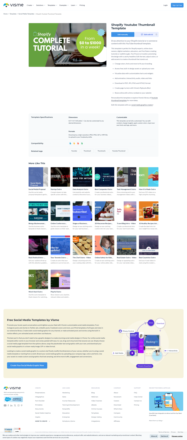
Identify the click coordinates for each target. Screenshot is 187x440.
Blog (93, 393)
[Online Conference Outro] (60, 211)
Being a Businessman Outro (36, 223)
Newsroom (117, 397)
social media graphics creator (142, 105)
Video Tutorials (96, 401)
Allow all (154, 436)
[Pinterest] (21, 405)
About (116, 393)
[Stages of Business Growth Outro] (82, 211)
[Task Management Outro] (126, 177)
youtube (74, 151)
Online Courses (96, 409)
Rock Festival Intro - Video (36, 257)
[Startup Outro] (60, 177)
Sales (64, 397)
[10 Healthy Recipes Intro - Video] (148, 211)
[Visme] (13, 5)
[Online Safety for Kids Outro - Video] (104, 245)
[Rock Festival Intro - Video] (38, 245)
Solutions (39, 5)
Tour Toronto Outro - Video (59, 257)
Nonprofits (66, 409)
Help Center (138, 397)
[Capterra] (9, 429)
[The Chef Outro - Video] (82, 245)
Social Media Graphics (43, 413)
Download (117, 405)
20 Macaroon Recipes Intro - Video (103, 223)
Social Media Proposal (37, 189)
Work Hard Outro (35, 292)
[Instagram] (18, 405)
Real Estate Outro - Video (126, 257)
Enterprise (66, 417)
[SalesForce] (13, 399)
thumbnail (87, 151)
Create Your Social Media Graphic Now (27, 365)
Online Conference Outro (58, 223)
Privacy (173, 432)
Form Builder (40, 401)
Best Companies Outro (103, 189)
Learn (73, 5)
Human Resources (68, 401)
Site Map (180, 432)
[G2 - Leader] (17, 429)
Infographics (39, 397)
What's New (118, 409)
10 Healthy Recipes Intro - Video (148, 223)
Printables (38, 405)
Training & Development (71, 405)
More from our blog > (156, 420)
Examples (63, 5)
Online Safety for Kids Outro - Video (103, 257)
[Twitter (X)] (15, 405)
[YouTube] (5, 405)
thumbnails (102, 151)
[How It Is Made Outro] (148, 177)
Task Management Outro (126, 189)
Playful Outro (56, 292)
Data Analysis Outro (80, 189)
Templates (51, 5)
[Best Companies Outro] (104, 177)
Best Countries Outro (147, 257)
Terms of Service (164, 432)
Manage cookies (177, 436)
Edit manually (123, 34)
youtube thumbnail (118, 151)
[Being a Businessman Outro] (38, 211)
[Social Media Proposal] (38, 177)
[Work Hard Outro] (38, 279)
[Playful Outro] (60, 279)
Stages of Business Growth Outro (80, 223)
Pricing (82, 5)
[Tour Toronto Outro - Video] (60, 245)
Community (118, 417)
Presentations (40, 393)
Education (66, 413)
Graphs (37, 417)
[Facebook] (8, 405)
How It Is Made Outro (147, 189)
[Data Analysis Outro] (82, 177)
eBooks (94, 405)
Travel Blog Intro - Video (126, 223)
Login (166, 5)
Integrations (95, 421)
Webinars (94, 397)
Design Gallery (96, 417)
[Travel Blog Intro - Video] (126, 211)
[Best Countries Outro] (148, 245)
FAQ (135, 393)
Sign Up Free (177, 5)
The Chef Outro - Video (82, 257)
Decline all (164, 436)
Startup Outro (56, 189)
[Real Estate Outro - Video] (126, 245)
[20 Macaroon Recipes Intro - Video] (104, 211)
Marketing (66, 393)
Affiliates (117, 421)
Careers (116, 401)
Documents (39, 409)
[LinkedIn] (11, 405)
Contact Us (138, 401)
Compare (117, 413)
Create (29, 5)
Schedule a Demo (68, 421)
